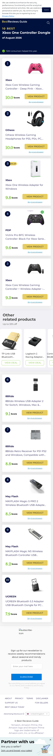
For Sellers (41, 703)
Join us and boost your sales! (16, 750)
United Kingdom (37, 714)
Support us (11, 703)
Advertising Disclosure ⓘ (14, 714)
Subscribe (26, 677)
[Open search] (48, 22)
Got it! (46, 10)
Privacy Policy (8, 16)
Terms (29, 698)
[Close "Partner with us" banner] (50, 740)
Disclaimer (42, 698)
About (8, 698)
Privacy (19, 698)
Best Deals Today (14, 707)
